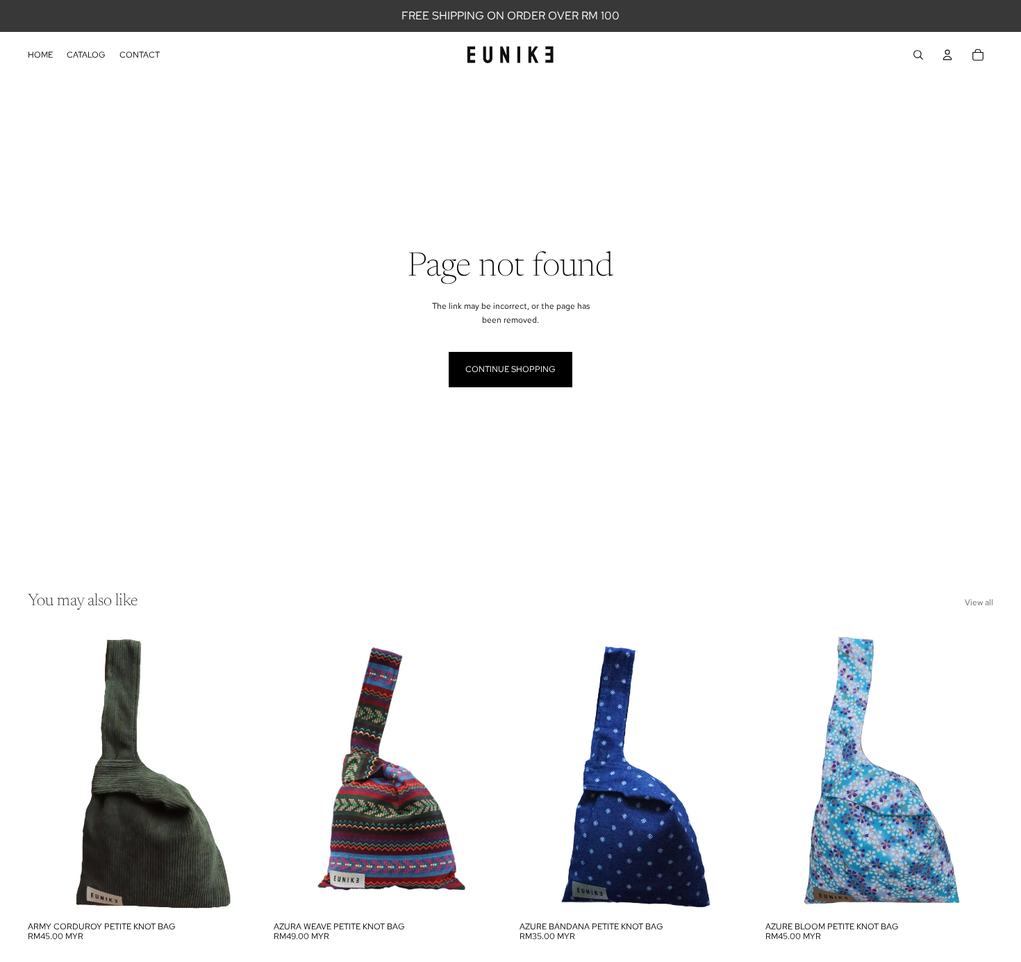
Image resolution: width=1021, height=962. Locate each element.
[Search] (918, 55)
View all (979, 602)
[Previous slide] (48, 772)
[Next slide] (235, 772)
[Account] (947, 55)
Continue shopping (510, 369)
